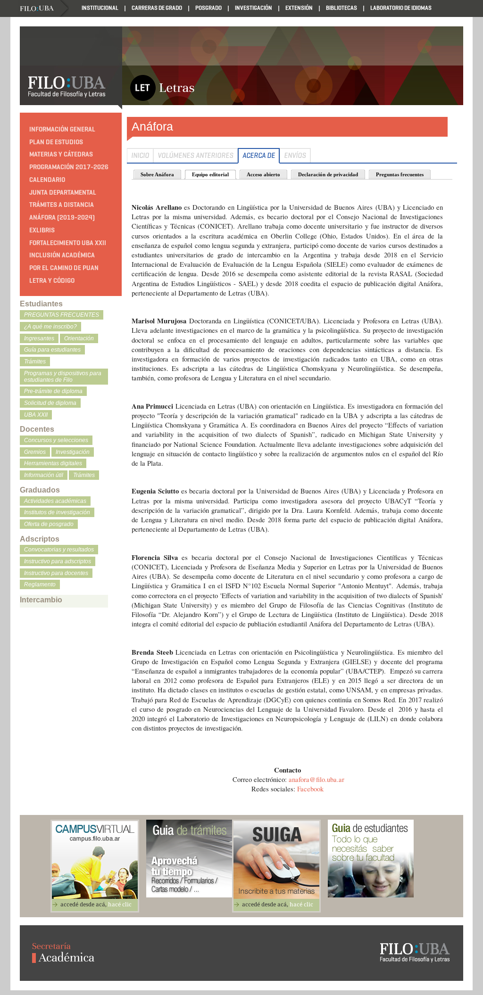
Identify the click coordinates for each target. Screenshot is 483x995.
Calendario (47, 180)
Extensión (299, 7)
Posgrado (208, 7)
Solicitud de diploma (50, 403)
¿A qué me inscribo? (50, 326)
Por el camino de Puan (64, 268)
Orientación (79, 338)
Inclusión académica (62, 255)
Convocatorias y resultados (59, 549)
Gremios (35, 452)
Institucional (100, 7)
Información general (62, 129)
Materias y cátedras (61, 154)
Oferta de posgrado (49, 524)
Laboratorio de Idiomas (401, 7)
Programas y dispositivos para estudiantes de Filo (62, 376)
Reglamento (40, 584)
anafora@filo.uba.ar (316, 779)
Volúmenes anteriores (195, 155)
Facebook (310, 788)
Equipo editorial (210, 174)
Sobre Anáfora (157, 174)
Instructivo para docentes (56, 573)
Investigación (253, 7)
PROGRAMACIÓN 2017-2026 (68, 167)
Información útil (43, 475)
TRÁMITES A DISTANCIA (61, 205)
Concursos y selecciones (56, 440)
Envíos (295, 155)
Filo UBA (44, 8)
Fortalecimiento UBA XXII (67, 243)
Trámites (35, 361)
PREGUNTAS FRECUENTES (61, 315)
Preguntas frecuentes (400, 174)
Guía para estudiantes (52, 349)
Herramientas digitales (53, 463)
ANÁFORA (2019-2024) (62, 218)
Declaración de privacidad (328, 174)
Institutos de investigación (57, 512)
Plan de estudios (56, 142)
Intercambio (41, 600)
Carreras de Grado (157, 7)
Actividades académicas (55, 501)
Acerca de (258, 155)
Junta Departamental (62, 193)
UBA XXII (36, 414)
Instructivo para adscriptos (57, 561)
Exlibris (42, 230)
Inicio (140, 155)
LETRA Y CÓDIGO (52, 281)
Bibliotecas (341, 7)
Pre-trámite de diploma (53, 391)
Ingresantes (39, 338)
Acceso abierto (263, 174)
